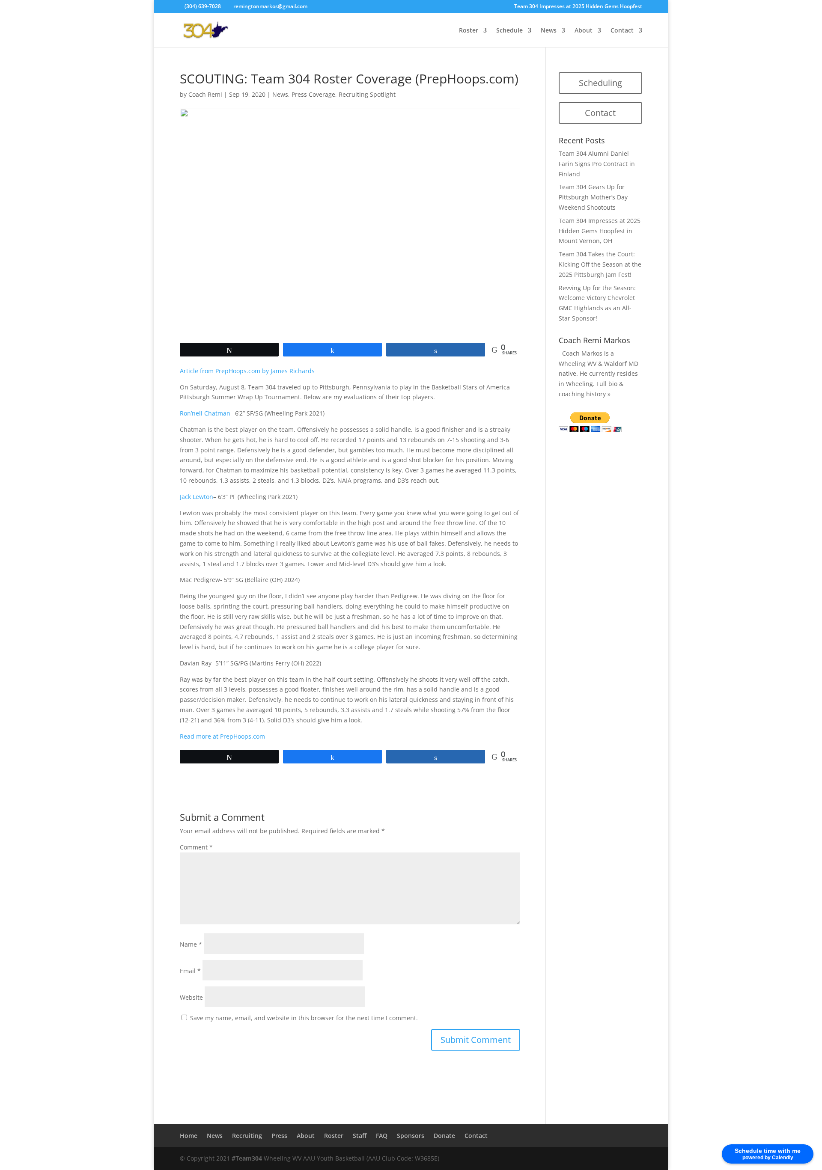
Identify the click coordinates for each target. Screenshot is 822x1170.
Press (279, 1135)
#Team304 (247, 1158)
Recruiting (247, 1135)
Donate (444, 1135)
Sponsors (410, 1135)
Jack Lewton (196, 497)
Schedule (509, 30)
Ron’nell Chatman (205, 413)
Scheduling (600, 83)
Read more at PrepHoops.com (222, 736)
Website (191, 997)
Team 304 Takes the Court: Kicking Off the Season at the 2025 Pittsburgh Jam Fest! (600, 264)
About (584, 30)
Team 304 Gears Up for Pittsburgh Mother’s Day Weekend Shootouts (593, 197)
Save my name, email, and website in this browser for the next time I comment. (304, 1018)
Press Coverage (313, 94)
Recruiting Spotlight (367, 94)
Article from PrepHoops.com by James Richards (247, 371)
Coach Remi (205, 94)
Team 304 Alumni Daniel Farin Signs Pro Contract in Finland (597, 163)
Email (190, 971)
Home (188, 1135)
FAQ (381, 1135)
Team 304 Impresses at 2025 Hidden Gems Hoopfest (578, 7)
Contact (622, 30)
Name (191, 944)
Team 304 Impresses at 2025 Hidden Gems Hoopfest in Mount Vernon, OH (599, 231)
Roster (468, 30)
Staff (359, 1135)
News (549, 30)
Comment (196, 847)
